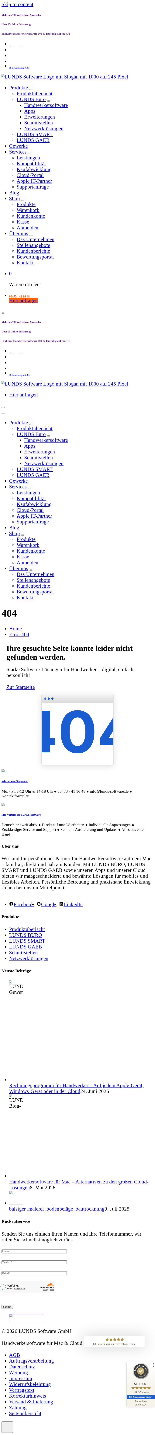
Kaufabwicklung (34, 169)
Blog (14, 192)
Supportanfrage (33, 187)
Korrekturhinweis (27, 1396)
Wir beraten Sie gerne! (15, 781)
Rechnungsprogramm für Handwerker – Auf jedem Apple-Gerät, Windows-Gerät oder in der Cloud (76, 1088)
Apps (29, 111)
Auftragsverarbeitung (31, 1361)
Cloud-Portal (30, 175)
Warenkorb (28, 210)
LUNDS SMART (35, 134)
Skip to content (17, 4)
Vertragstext (21, 1390)
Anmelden (27, 227)
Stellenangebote (33, 245)
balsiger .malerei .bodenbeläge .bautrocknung (57, 1209)
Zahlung (18, 1407)
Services (18, 152)
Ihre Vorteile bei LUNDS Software (21, 814)
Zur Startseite (20, 687)
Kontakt (25, 262)
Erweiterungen (39, 117)
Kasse (23, 222)
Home (15, 628)
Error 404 (19, 634)
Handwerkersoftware (46, 105)
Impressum (20, 1378)
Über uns (18, 233)
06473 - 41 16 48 (19, 296)
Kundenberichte (33, 251)
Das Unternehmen (35, 239)
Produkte (18, 87)
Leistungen (28, 157)
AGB (14, 1355)
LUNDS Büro (31, 99)
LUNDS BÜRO (25, 935)
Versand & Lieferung (31, 1402)
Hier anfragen (23, 300)
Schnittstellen (38, 122)
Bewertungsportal (35, 257)
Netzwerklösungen (44, 128)
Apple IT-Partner (34, 181)
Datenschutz (22, 1367)
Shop (14, 198)
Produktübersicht (35, 93)
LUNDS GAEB (33, 140)
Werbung (18, 1372)
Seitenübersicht (25, 1413)
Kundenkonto (31, 216)
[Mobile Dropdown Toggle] (30, 89)
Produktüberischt (27, 929)
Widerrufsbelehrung (30, 1384)
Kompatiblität (31, 163)
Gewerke (18, 146)
